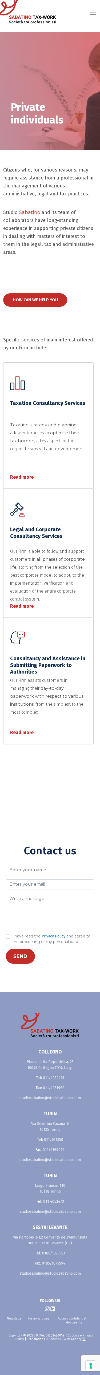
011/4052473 (53, 1078)
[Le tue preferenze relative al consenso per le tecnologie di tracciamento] (91, 1366)
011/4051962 (53, 1088)
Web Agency (73, 1339)
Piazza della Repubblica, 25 (50, 1062)
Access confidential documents (72, 1320)
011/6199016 (54, 1149)
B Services (53, 1339)
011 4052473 (53, 1201)
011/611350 (53, 1139)
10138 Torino (50, 1191)
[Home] (11, 12)
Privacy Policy (53, 936)
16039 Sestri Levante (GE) (50, 1243)
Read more (22, 477)
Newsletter (15, 1318)
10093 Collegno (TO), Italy (49, 1067)
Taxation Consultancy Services (47, 403)
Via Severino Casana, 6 (50, 1123)
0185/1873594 (53, 1263)
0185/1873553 (53, 1253)
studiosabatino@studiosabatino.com (50, 1098)
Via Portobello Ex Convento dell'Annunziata (50, 1237)
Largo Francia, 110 (50, 1185)
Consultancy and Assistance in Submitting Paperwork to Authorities (47, 665)
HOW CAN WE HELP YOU (35, 299)
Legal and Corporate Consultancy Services (36, 532)
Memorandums (38, 1318)
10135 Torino (50, 1129)
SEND (20, 956)
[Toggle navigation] (61, 12)
